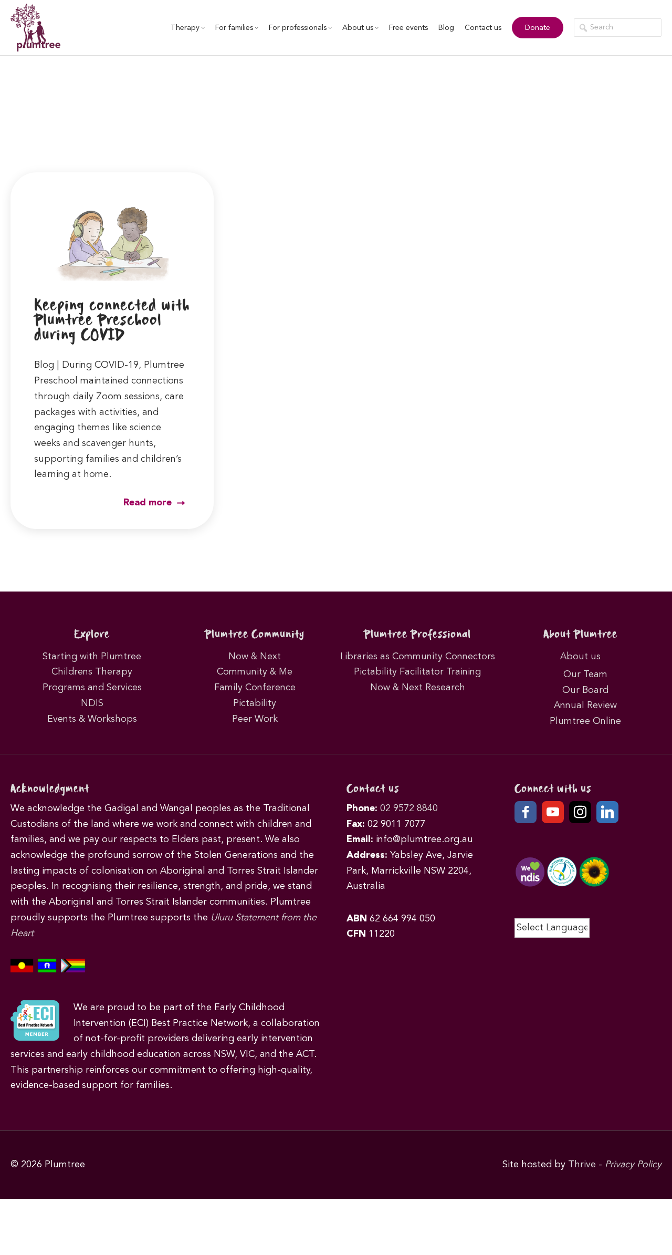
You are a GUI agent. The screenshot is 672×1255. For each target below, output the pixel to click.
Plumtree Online (585, 721)
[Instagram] (580, 812)
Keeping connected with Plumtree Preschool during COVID (112, 321)
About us (357, 28)
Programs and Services (92, 687)
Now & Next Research (417, 687)
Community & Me (254, 672)
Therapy (185, 28)
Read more (148, 502)
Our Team (585, 674)
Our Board (585, 690)
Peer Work (255, 719)
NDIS (92, 703)
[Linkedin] (607, 812)
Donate (537, 28)
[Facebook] (525, 812)
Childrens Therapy (91, 672)
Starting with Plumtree (92, 656)
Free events (408, 28)
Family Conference (255, 687)
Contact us (483, 28)
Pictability (254, 703)
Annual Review (585, 705)
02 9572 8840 (409, 808)
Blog (446, 28)
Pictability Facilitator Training (417, 672)
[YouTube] (553, 812)
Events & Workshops (92, 719)
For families (234, 28)
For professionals (298, 28)
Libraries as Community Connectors (417, 656)
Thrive (582, 1164)
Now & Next (254, 656)
